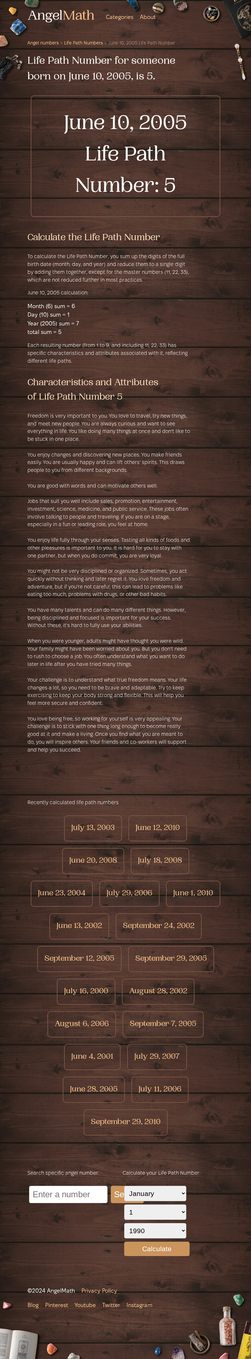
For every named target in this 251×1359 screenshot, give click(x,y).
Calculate (157, 1248)
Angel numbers (43, 43)
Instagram (139, 1305)
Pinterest (56, 1305)
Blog (33, 1305)
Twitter (111, 1305)
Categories (119, 17)
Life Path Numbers (83, 43)
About (148, 17)
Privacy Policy (99, 1291)
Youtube (85, 1305)
